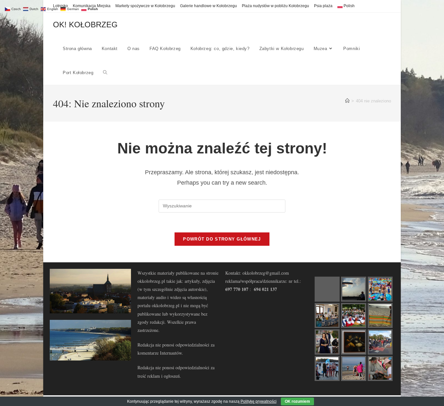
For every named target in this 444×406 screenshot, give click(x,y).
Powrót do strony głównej (222, 239)
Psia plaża (323, 6)
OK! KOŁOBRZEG (85, 24)
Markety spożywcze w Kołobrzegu (145, 6)
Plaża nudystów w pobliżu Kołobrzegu (275, 6)
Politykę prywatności (259, 401)
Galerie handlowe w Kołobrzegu (208, 6)
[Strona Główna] (347, 100)
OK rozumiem (297, 401)
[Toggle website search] (105, 73)
